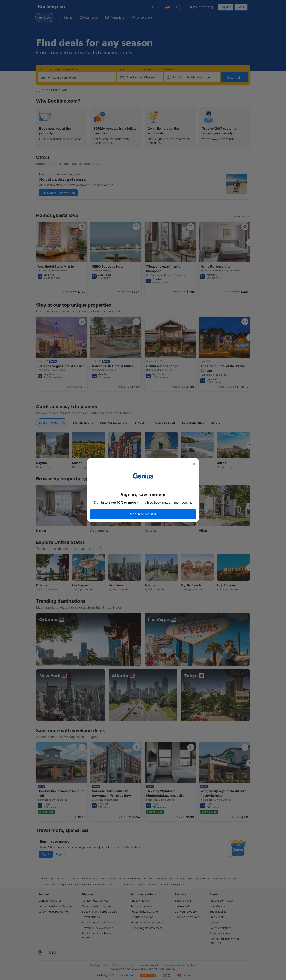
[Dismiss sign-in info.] (193, 463)
